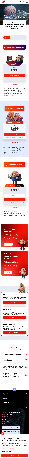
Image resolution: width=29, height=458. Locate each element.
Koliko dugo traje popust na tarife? (12, 354)
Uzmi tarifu (14, 195)
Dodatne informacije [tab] (18, 348)
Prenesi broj (8, 244)
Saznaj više (7, 272)
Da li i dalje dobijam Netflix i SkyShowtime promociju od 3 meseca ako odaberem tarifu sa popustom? (13, 375)
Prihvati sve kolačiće (14, 455)
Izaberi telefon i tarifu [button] (14, 199)
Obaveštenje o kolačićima (8, 448)
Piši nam (6, 416)
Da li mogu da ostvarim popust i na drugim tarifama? (12, 359)
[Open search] (17, 2)
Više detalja (15, 84)
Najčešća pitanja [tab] (10, 348)
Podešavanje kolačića (7, 451)
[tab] (6, 37)
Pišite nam (6, 423)
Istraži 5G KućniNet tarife (13, 317)
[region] (14, 446)
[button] (21, 2)
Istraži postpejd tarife (13, 332)
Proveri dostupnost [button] (14, 75)
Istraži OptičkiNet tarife (13, 302)
